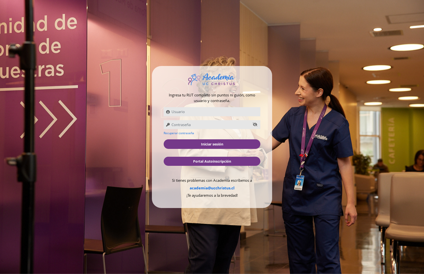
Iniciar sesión (212, 144)
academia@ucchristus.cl (212, 187)
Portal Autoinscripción (212, 161)
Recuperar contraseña (179, 133)
